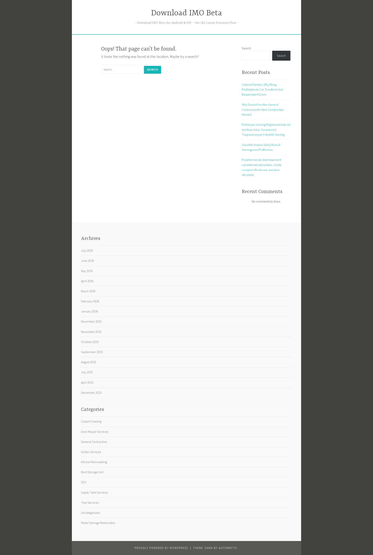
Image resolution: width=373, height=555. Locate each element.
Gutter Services (91, 452)
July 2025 (87, 372)
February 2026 (90, 301)
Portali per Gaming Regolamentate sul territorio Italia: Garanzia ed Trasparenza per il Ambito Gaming (266, 129)
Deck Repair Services (94, 432)
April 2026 (87, 281)
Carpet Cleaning (91, 421)
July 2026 (87, 250)
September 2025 (92, 352)
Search (246, 48)
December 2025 (91, 321)
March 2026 (88, 291)
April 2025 (87, 382)
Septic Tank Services (94, 492)
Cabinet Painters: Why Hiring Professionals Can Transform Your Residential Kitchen (262, 89)
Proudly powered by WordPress (161, 548)
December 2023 (91, 392)
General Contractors (94, 442)
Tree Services (90, 502)
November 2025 (91, 332)
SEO (83, 482)
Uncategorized (90, 513)
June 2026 (87, 261)
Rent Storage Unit (92, 472)
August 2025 (88, 362)
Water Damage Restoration (98, 523)
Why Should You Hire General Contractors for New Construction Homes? (263, 109)
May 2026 (87, 271)
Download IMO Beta (186, 13)
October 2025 (90, 342)
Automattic (228, 548)
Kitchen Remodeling (94, 462)
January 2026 (89, 311)
